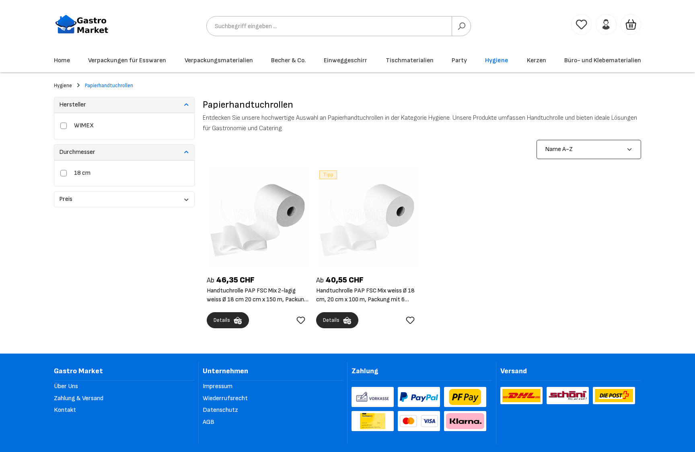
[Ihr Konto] (606, 24)
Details (222, 320)
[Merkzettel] (581, 24)
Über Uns (66, 386)
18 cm (82, 173)
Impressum (217, 386)
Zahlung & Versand (78, 398)
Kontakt (65, 410)
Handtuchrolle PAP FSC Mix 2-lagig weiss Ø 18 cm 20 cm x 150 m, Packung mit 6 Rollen (257, 295)
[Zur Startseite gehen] (82, 24)
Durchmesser (77, 152)
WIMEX (84, 125)
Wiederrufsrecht (225, 398)
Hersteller (72, 104)
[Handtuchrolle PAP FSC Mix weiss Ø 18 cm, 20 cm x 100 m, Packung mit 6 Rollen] (367, 217)
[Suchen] (461, 26)
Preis (65, 199)
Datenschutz (220, 410)
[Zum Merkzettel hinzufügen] (301, 320)
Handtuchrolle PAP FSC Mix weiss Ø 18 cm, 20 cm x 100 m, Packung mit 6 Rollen (365, 295)
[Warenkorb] (631, 24)
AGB (208, 422)
